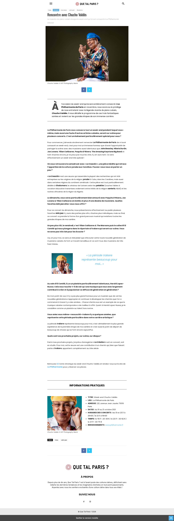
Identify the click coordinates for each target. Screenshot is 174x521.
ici (58, 364)
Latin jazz (71, 10)
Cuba (49, 10)
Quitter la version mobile (87, 518)
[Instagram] (90, 502)
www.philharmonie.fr (114, 425)
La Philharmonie (55, 367)
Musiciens (80, 10)
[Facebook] (83, 89)
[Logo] (87, 470)
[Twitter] (89, 89)
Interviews (64, 10)
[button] (50, 3)
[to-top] (171, 517)
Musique (56, 10)
